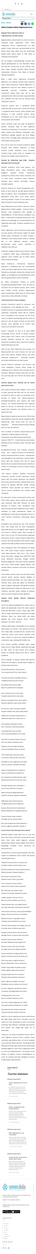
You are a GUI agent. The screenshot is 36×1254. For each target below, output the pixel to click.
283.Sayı (8, 23)
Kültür (3, 23)
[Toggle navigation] (31, 14)
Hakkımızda (7, 1236)
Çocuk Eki (6, 1230)
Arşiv (5, 1232)
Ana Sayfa (6, 1224)
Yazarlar (6, 1234)
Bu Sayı (5, 1226)
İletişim (5, 1238)
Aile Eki (5, 1228)
